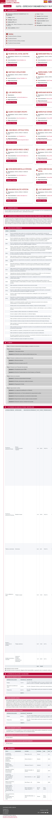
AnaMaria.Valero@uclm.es (22, 195)
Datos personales (14, 816)
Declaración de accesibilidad (8, 817)
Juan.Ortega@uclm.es (21, 136)
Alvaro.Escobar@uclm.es (22, 118)
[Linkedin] (43, 812)
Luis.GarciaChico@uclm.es (22, 97)
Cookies (8, 816)
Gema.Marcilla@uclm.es (21, 175)
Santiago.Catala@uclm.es (22, 78)
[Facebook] (42, 812)
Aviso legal (5, 816)
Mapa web (15, 817)
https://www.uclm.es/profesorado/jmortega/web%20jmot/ (17, 139)
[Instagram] (38, 812)
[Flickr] (47, 812)
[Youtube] (45, 812)
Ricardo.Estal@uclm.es (21, 60)
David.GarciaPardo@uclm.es (22, 155)
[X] (40, 812)
